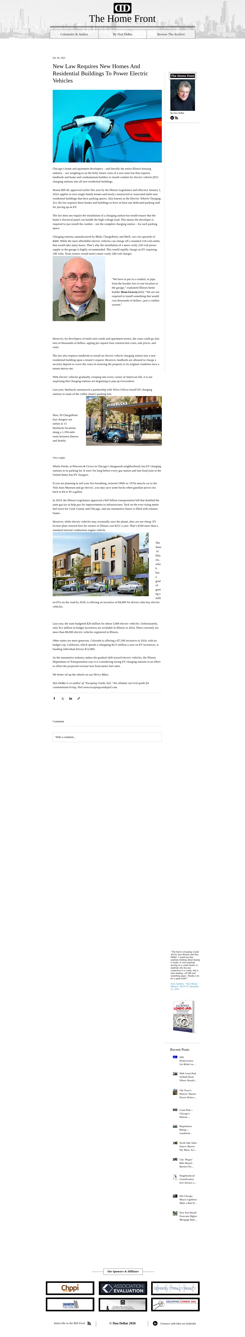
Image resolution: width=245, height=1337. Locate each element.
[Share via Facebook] (54, 698)
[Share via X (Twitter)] (62, 698)
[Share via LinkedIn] (70, 698)
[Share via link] (78, 698)
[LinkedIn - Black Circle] (172, 118)
